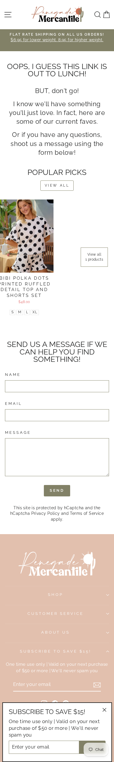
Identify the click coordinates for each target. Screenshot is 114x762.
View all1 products (94, 257)
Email (13, 403)
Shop (55, 594)
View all (57, 185)
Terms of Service (87, 513)
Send (57, 490)
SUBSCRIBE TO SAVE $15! (55, 651)
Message (18, 432)
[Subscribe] (97, 685)
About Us (55, 632)
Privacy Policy (45, 513)
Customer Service (55, 613)
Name (13, 374)
